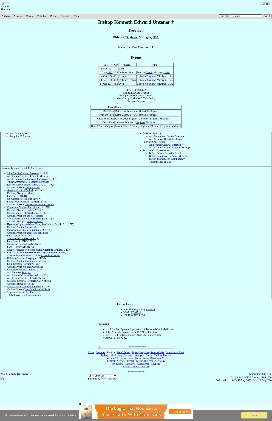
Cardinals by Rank (175, 352)
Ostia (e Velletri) (35, 210)
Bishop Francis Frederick (164, 153)
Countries (100, 352)
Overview (120, 361)
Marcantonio (25, 230)
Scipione (20, 292)
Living (118, 355)
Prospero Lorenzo (23, 244)
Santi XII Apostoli (34, 215)
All (111, 355)
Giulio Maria (26, 218)
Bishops (6, 16)
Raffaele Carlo (22, 184)
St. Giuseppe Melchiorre (23, 198)
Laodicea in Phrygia (39, 181)
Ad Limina (117, 363)
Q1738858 (139, 315)
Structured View (159, 358)
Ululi (169, 161)
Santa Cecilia (31, 227)
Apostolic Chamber (50, 255)
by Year (149, 361)
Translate (111, 378)
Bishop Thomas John (166, 159)
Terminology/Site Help (260, 374)
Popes (135, 352)
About (14, 374)
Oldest (149, 355)
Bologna (26, 272)
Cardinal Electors (162, 355)
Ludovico (21, 269)
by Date (140, 361)
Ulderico (22, 258)
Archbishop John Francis (166, 136)
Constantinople (33, 295)
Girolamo (21, 281)
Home (91, 352)
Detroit (149, 72)
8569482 (150, 309)
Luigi (19, 264)
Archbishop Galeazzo (23, 275)
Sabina (30, 193)
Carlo (20, 213)
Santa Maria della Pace (36, 232)
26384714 (136, 312)
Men (119, 352)
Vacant (146, 358)
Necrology (160, 361)
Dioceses (18, 16)
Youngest (139, 355)
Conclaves (130, 363)
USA (156, 37)
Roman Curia (157, 352)
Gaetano (20, 190)
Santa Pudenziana (34, 266)
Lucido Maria (23, 201)
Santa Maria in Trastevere (38, 261)
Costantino (24, 207)
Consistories (143, 363)
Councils (155, 363)
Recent (130, 361)
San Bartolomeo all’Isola (37, 289)
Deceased (128, 355)
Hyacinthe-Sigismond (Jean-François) (34, 224)
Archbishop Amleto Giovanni (27, 179)
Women (126, 352)
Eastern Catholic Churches (136, 366)
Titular (138, 358)
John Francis (165, 144)
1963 (110, 72)
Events (29, 16)
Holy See (41, 16)
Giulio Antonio (24, 286)
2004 (110, 83)
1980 (110, 76)
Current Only (126, 358)
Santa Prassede (32, 187)
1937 (110, 68)
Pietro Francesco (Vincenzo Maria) (35, 249)
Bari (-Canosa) (38, 278)
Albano (30, 283)
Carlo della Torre (22, 238)
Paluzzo (32, 252)
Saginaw (131, 37)
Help (76, 16)
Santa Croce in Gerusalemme (39, 204)
